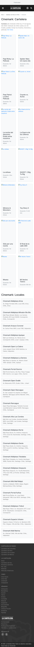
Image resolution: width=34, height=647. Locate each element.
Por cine (3, 566)
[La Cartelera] (15, 8)
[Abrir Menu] (2, 8)
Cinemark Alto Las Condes (13, 417)
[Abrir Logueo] (27, 8)
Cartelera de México (7, 554)
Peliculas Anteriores (7, 570)
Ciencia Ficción (6, 608)
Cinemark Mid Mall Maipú (13, 481)
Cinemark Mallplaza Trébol (13, 506)
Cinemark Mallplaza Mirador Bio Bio (17, 312)
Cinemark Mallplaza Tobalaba (14, 457)
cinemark (4, 581)
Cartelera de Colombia (8, 548)
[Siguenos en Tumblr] (6, 634)
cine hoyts (4, 577)
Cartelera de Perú (6, 550)
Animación (4, 589)
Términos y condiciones (8, 628)
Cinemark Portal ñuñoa (12, 493)
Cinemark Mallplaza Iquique (14, 335)
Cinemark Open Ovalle (11, 381)
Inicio (3, 561)
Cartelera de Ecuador (8, 552)
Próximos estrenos (7, 564)
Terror (3, 595)
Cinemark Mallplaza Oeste (13, 443)
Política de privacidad (8, 626)
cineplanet (4, 583)
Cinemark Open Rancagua (13, 390)
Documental (5, 605)
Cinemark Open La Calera (13, 346)
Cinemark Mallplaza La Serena (15, 358)
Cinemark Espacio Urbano (13, 519)
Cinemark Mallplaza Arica (13, 301)
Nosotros (4, 624)
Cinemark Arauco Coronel (13, 326)
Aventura (4, 610)
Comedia (4, 599)
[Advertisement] (17, 2)
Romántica (4, 591)
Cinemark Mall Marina (11, 531)
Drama (3, 597)
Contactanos (5, 622)
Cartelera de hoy (6, 563)
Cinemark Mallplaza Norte (13, 430)
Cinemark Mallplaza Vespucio (14, 468)
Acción (3, 593)
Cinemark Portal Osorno (12, 369)
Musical (3, 601)
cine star (4, 579)
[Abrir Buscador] (31, 8)
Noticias (3, 568)
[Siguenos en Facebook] (2, 634)
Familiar (3, 612)
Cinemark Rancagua (11, 403)
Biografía (4, 606)
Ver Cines (10, 30)
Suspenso (4, 603)
